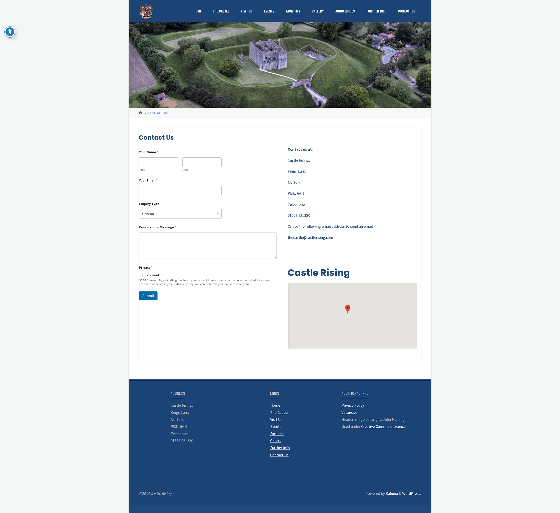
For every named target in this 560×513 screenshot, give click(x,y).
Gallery (275, 440)
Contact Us (279, 454)
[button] (348, 309)
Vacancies (349, 412)
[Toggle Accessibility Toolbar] (10, 31)
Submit (148, 295)
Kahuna (391, 493)
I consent (152, 275)
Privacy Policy (352, 405)
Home (275, 405)
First (142, 170)
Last (185, 170)
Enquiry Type (149, 204)
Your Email (148, 180)
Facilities (277, 433)
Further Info (280, 447)
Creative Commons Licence (383, 426)
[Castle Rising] (146, 10)
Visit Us (276, 419)
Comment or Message (157, 227)
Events (275, 426)
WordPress (411, 493)
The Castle (279, 412)
